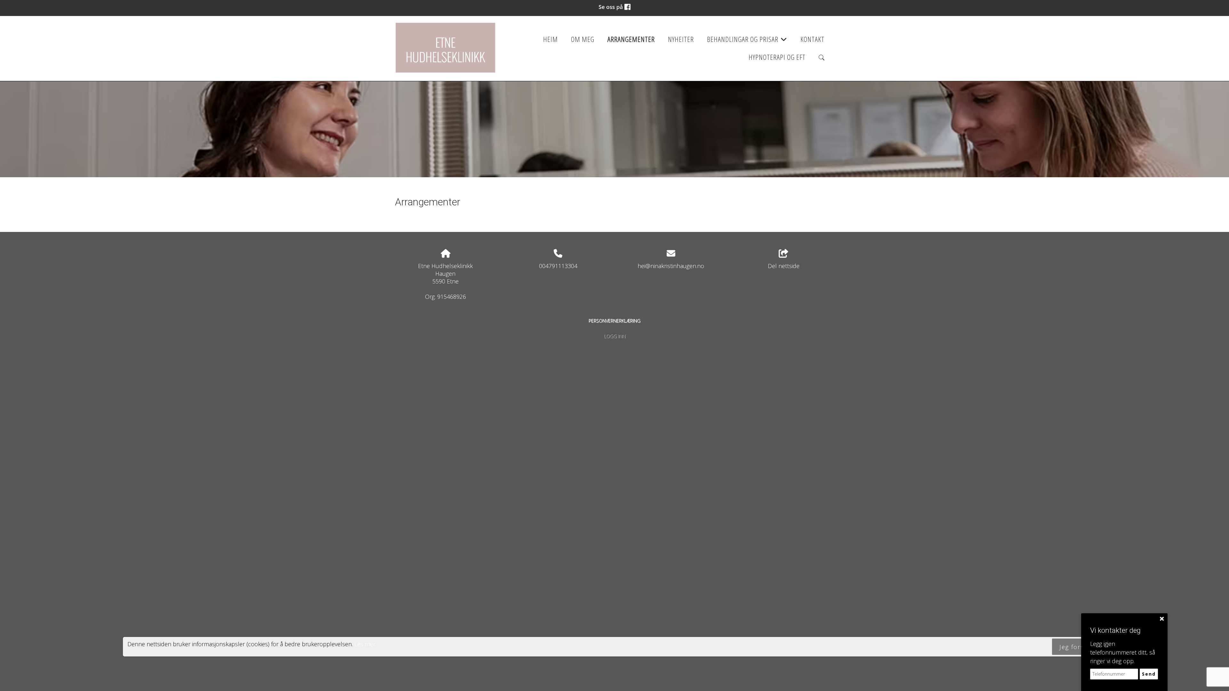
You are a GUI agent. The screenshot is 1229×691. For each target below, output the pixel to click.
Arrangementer (631, 39)
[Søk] (821, 57)
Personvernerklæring (614, 321)
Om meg (582, 39)
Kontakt (812, 39)
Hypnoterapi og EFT (777, 57)
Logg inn (614, 336)
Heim (550, 39)
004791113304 (558, 266)
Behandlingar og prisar (747, 41)
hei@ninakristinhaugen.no (671, 266)
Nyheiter (681, 39)
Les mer (364, 644)
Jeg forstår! (1077, 647)
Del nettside (783, 266)
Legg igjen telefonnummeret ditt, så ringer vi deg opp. (1122, 652)
